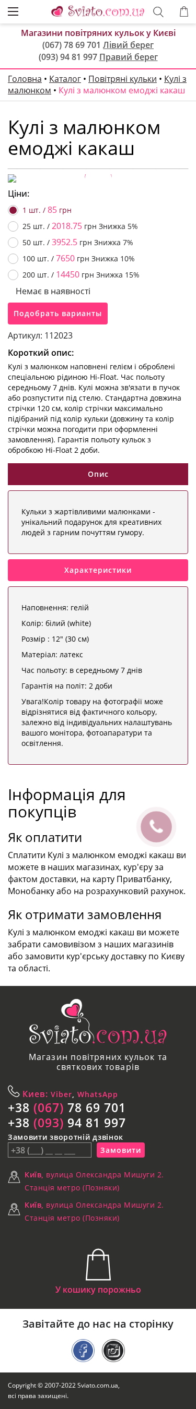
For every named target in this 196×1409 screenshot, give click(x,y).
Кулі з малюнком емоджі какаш (122, 90)
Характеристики (98, 570)
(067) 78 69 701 (71, 45)
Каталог (65, 79)
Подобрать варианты (58, 313)
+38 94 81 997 (67, 1122)
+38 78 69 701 (67, 1107)
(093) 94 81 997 (68, 57)
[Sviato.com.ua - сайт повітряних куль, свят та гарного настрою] (98, 1021)
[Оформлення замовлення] (184, 11)
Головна (25, 79)
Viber (60, 1094)
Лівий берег (128, 45)
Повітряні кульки (122, 79)
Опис (98, 474)
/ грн (47, 209)
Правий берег (128, 57)
